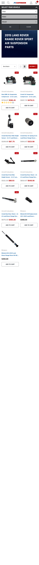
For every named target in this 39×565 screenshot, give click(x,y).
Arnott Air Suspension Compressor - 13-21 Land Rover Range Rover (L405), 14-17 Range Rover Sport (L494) (28, 96)
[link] (10, 80)
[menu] (3, 2)
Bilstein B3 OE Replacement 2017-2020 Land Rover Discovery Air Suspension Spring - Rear (28, 215)
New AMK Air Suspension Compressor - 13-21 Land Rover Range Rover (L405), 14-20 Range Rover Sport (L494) (10, 96)
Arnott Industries (8, 91)
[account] (31, 3)
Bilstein (23, 211)
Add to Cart (10, 108)
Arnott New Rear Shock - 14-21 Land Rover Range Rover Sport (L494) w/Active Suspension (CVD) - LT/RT (28, 176)
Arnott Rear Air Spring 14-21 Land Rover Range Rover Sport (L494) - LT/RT (28, 137)
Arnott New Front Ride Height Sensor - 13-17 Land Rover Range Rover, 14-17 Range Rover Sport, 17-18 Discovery (10, 176)
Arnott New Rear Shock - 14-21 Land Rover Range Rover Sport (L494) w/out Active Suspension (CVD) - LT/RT (10, 215)
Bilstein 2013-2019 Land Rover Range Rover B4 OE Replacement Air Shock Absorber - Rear (9, 254)
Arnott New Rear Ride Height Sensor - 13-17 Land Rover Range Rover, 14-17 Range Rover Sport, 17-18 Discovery (10, 137)
